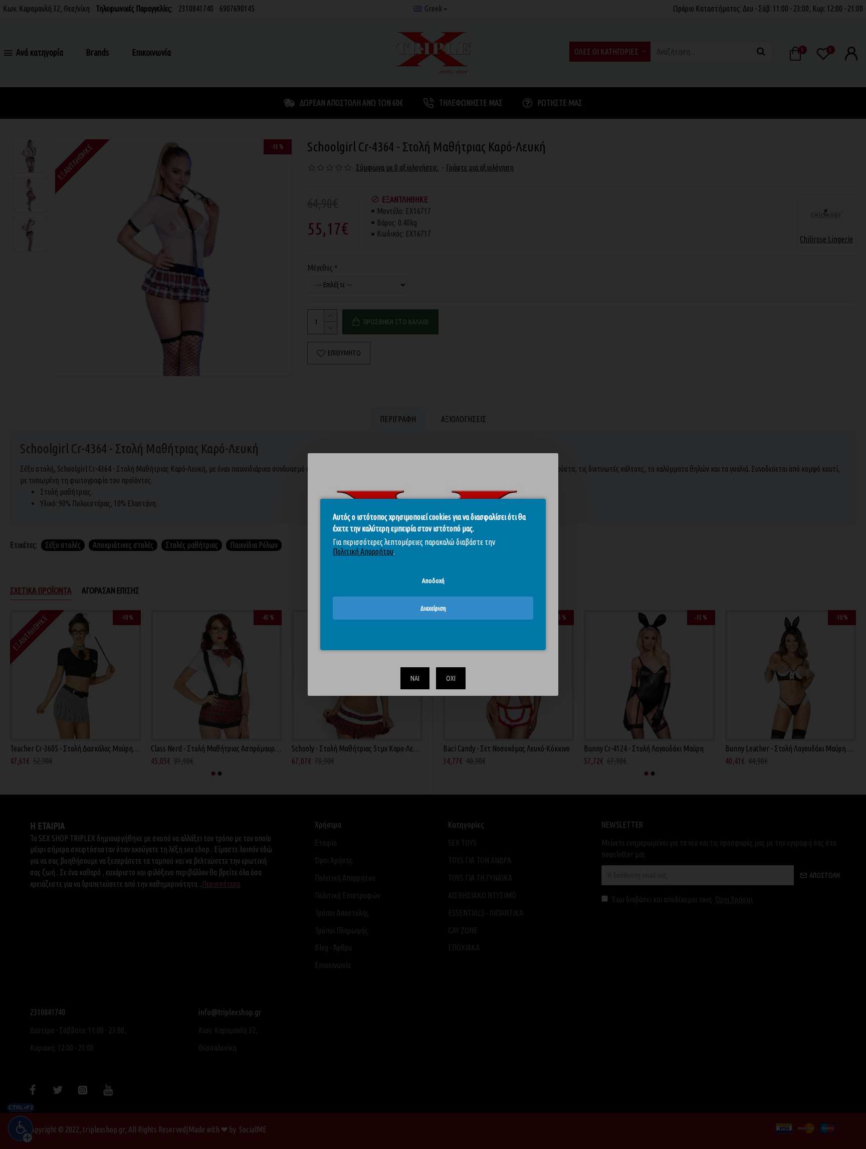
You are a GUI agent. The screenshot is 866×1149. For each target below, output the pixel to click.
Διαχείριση (433, 608)
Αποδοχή (433, 580)
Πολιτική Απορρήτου (363, 551)
